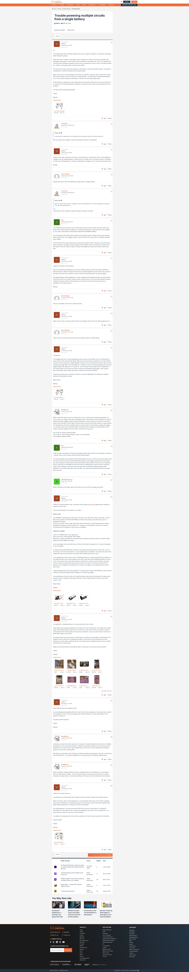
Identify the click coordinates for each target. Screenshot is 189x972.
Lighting (104, 947)
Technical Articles (133, 951)
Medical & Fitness (107, 949)
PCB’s (81, 951)
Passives (82, 949)
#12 (111, 410)
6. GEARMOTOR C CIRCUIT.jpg (75, 686)
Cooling (81, 935)
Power (81, 952)
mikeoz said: (57, 132)
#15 (111, 496)
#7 (111, 258)
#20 (111, 785)
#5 (111, 191)
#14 (111, 480)
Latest (81, 929)
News (130, 940)
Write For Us (54, 935)
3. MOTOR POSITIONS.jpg (86, 670)
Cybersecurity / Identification (109, 938)
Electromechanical (84, 940)
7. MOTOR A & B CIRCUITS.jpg (87, 686)
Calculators (132, 930)
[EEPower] (78, 964)
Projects (131, 944)
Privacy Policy (117, 970)
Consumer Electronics (108, 936)
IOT (103, 944)
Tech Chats (132, 947)
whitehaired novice (66, 479)
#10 (111, 330)
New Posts (71, 30)
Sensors (81, 956)
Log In (127, 1)
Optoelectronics (83, 947)
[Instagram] (60, 942)
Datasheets (92, 5)
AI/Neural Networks (107, 929)
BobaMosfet (64, 410)
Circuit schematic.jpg (59, 842)
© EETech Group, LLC (55, 970)
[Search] (121, 2)
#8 (111, 296)
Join (134, 1)
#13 (111, 446)
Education (70, 5)
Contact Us (67, 935)
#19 (111, 765)
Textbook (131, 953)
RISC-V (81, 954)
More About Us (55, 932)
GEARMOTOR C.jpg (72, 603)
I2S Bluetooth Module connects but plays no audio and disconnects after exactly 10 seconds (72, 866)
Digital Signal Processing (108, 940)
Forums (61, 5)
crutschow (64, 123)
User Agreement (133, 970)
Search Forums (59, 30)
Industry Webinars (133, 937)
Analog (81, 931)
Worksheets (132, 956)
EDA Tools (82, 938)
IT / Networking (106, 945)
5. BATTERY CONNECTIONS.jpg (63, 686)
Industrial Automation (107, 942)
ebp (62, 220)
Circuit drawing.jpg (59, 111)
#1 (111, 42)
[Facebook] (50, 942)
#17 (111, 700)
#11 (111, 347)
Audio (104, 931)
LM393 (93, 504)
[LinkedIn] (57, 942)
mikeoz (58, 23)
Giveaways (102, 5)
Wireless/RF (82, 959)
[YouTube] (63, 942)
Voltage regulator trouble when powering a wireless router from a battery (72, 879)
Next (57, 36)
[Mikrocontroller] (99, 964)
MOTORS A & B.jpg (59, 603)
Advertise (66, 932)
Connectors (82, 933)
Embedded (82, 942)
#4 (111, 174)
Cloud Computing (107, 935)
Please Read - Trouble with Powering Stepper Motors (71, 885)
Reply (110, 118)
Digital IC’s (82, 936)
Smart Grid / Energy (107, 954)
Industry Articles (133, 935)
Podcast (111, 5)
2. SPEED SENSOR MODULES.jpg (76, 670)
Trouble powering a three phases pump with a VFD (72, 873)
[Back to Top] (138, 970)
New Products (132, 939)
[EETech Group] (54, 964)
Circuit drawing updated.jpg (61, 397)
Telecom (105, 956)
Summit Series (132, 946)
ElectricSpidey (65, 174)
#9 (111, 313)
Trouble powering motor (68, 891)
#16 (111, 616)
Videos (84, 5)
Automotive (105, 933)
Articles (54, 5)
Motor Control (106, 952)
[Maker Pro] (86, 964)
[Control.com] (67, 964)
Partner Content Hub (129, 5)
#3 (111, 149)
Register (68, 950)
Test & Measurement (84, 958)
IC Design (82, 944)
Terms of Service (125, 970)
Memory (81, 945)
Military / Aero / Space (108, 951)
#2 (111, 124)
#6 (111, 220)
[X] (53, 942)
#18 (111, 736)
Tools (78, 5)
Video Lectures (132, 954)
